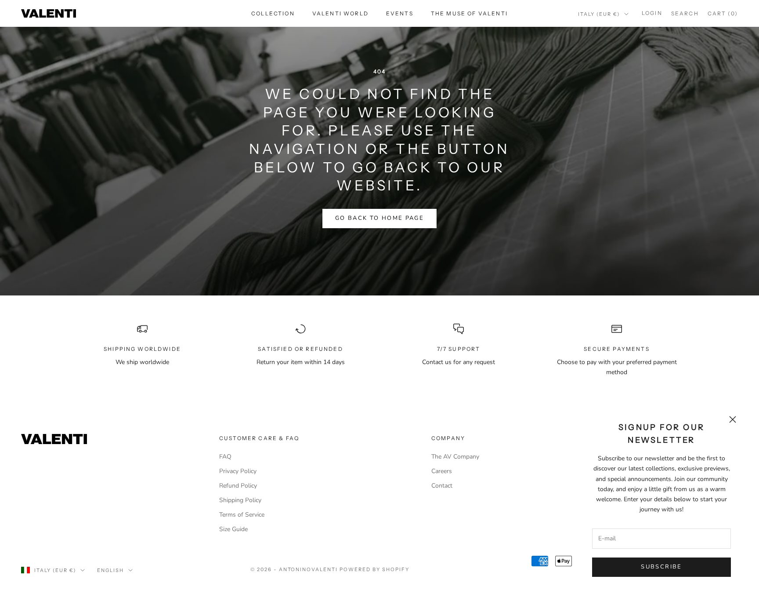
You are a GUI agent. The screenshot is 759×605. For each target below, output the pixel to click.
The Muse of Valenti (469, 13)
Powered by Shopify (374, 569)
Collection (273, 13)
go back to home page (379, 218)
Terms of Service (241, 514)
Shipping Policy (240, 500)
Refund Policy (238, 485)
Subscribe (661, 567)
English (110, 570)
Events (399, 13)
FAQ (225, 456)
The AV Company (455, 456)
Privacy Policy (238, 471)
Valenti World (340, 13)
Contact (441, 485)
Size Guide (233, 529)
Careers (441, 471)
